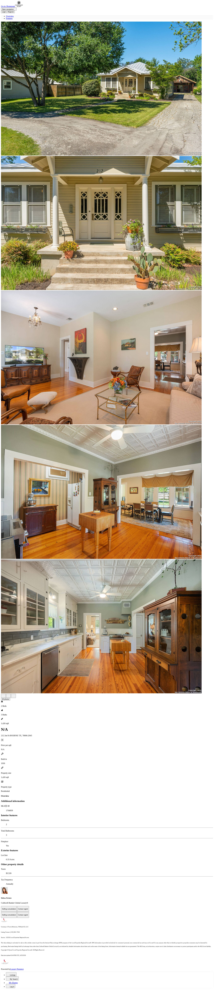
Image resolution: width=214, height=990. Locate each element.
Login (4, 12)
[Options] (3, 696)
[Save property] (8, 696)
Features (9, 18)
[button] (107, 89)
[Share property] (13, 696)
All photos (5, 699)
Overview (10, 16)
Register (11, 12)
